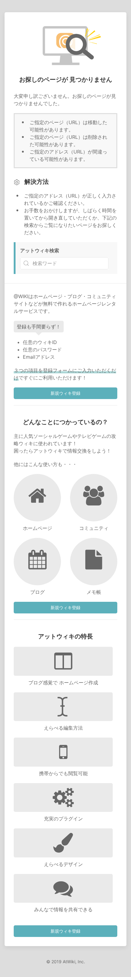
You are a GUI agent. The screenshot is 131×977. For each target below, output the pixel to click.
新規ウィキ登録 (65, 393)
